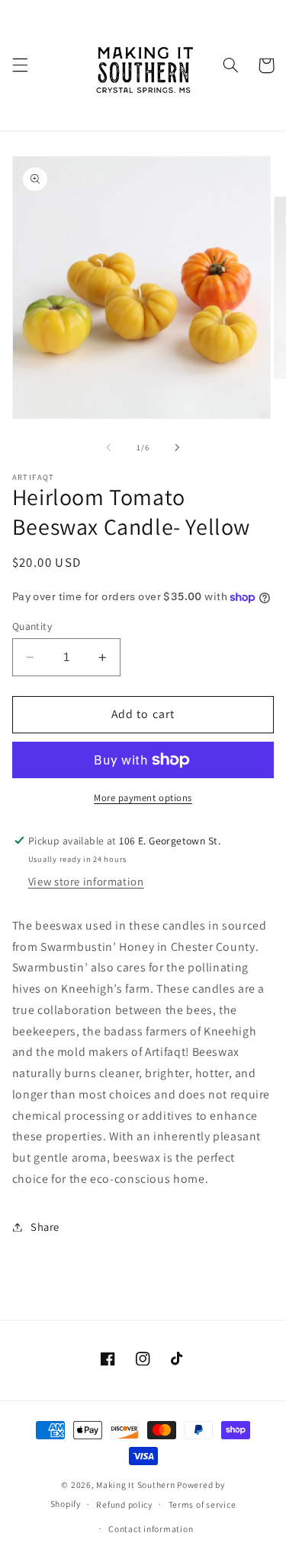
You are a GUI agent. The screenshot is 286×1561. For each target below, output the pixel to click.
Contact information (150, 1528)
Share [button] (45, 1226)
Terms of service (202, 1504)
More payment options (143, 797)
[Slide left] (108, 448)
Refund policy (124, 1504)
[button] (19, 65)
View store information (86, 881)
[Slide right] (177, 448)
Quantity (32, 626)
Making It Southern (135, 1484)
